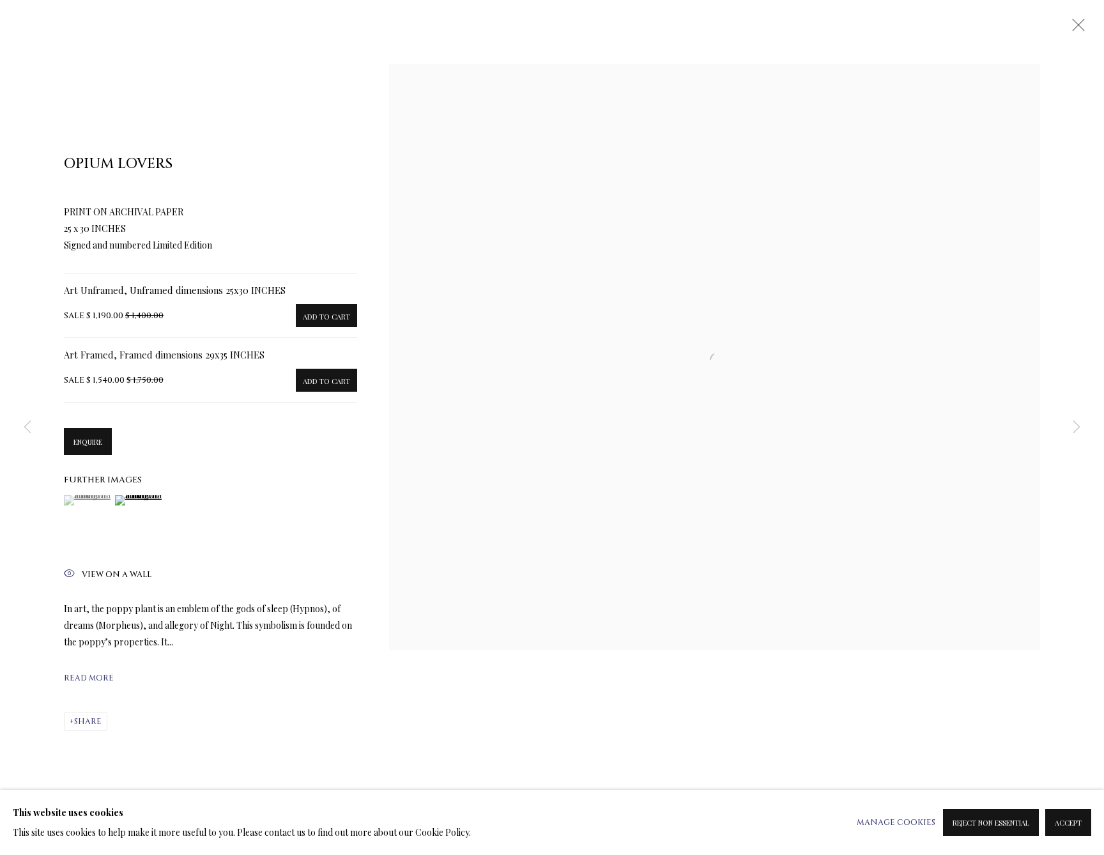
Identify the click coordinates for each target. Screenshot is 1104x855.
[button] (88, 500)
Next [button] (1076, 427)
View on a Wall (116, 574)
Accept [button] (1068, 823)
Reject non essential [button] (991, 823)
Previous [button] (27, 427)
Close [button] (1075, 28)
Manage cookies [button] (896, 822)
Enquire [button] (87, 442)
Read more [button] (89, 678)
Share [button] (88, 721)
